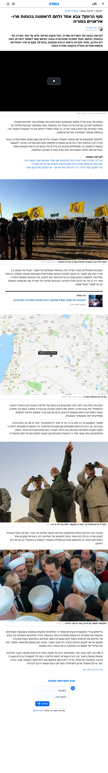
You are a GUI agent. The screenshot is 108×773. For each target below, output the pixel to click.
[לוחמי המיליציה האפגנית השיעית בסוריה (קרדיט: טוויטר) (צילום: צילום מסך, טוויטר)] (54, 222)
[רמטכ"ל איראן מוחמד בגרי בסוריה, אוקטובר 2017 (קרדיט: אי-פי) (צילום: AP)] (54, 484)
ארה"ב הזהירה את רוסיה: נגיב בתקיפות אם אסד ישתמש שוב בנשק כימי (63, 160)
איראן (95, 670)
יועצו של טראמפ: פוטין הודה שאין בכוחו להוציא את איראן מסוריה (67, 164)
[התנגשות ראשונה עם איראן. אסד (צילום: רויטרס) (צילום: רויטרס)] (54, 588)
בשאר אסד (87, 670)
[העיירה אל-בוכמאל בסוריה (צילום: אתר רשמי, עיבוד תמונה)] (54, 357)
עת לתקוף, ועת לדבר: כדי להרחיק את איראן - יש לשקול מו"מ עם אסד (64, 167)
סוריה (100, 670)
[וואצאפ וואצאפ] (13, 3)
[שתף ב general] (8, 3)
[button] (94, 4)
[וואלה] (54, 3)
